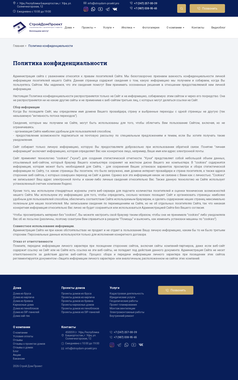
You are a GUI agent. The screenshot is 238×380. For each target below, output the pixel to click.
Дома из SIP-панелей (26, 312)
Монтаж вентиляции (122, 308)
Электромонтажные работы (127, 312)
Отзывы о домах (23, 347)
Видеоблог (218, 27)
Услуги (107, 27)
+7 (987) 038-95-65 (145, 8)
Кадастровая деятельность (127, 293)
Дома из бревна (23, 300)
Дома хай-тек (21, 315)
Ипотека (127, 27)
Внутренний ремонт (122, 315)
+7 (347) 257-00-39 (145, 3)
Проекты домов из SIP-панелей (80, 312)
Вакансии (19, 358)
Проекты (88, 27)
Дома (69, 27)
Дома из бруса (22, 293)
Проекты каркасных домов (77, 304)
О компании (174, 27)
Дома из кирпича (23, 297)
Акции (17, 354)
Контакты (198, 27)
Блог (16, 351)
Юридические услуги (122, 297)
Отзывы (18, 340)
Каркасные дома (23, 304)
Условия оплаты (23, 336)
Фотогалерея (150, 27)
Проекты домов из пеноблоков (80, 308)
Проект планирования (123, 304)
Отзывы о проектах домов (29, 343)
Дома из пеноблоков (26, 308)
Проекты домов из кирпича (78, 297)
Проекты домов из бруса (76, 293)
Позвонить (209, 8)
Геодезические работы (124, 300)
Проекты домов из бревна (77, 300)
